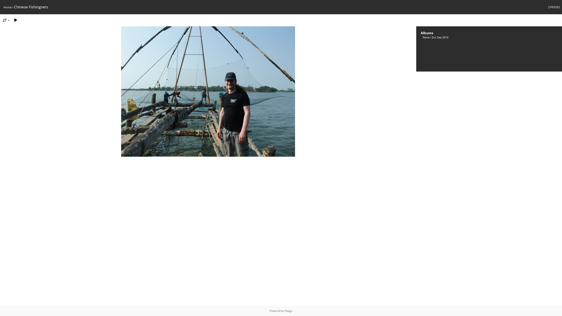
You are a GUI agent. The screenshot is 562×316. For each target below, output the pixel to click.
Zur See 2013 (440, 37)
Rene (426, 37)
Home (8, 7)
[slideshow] (15, 20)
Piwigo (288, 311)
